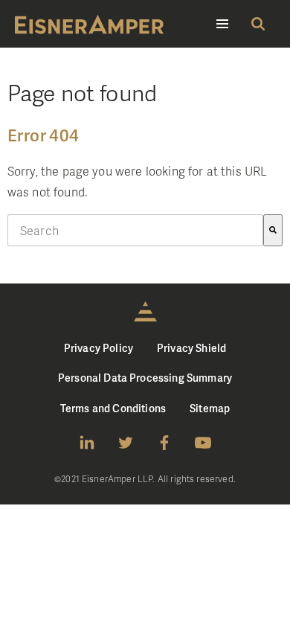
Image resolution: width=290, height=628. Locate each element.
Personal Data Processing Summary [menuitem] (145, 378)
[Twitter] (125, 442)
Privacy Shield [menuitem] (191, 348)
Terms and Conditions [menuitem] (113, 408)
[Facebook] (164, 442)
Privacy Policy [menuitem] (98, 348)
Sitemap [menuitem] (210, 408)
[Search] (273, 230)
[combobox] (135, 230)
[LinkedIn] (87, 442)
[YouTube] (203, 442)
